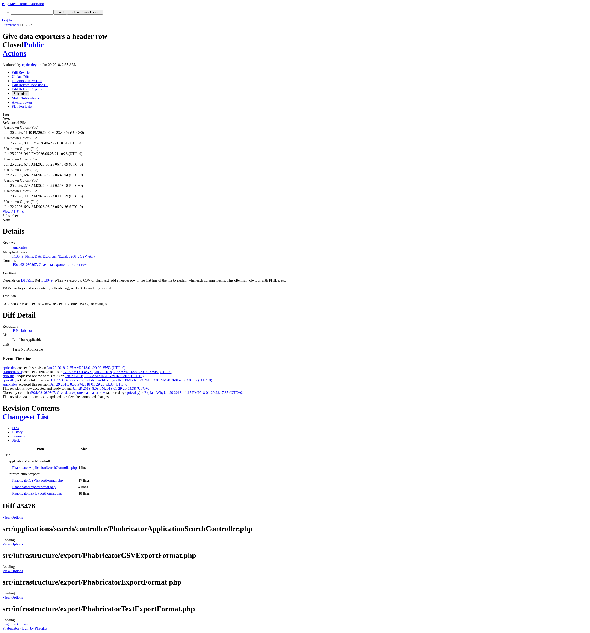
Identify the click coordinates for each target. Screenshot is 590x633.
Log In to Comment (17, 624)
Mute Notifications (25, 98)
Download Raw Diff (27, 81)
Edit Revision (22, 72)
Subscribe (20, 93)
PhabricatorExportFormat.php (34, 487)
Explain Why (154, 393)
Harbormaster (12, 372)
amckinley (19, 247)
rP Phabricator (22, 331)
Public (34, 45)
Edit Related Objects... (28, 89)
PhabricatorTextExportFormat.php (37, 493)
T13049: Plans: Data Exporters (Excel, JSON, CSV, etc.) (53, 256)
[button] (10, 4)
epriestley (29, 65)
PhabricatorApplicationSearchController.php (44, 468)
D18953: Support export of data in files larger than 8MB (92, 380)
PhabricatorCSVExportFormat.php (37, 480)
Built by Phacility (34, 628)
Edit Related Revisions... (30, 85)
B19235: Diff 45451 (78, 372)
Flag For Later (22, 106)
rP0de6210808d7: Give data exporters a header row (49, 265)
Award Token (22, 102)
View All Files (13, 212)
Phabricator (11, 628)
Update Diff (20, 77)
